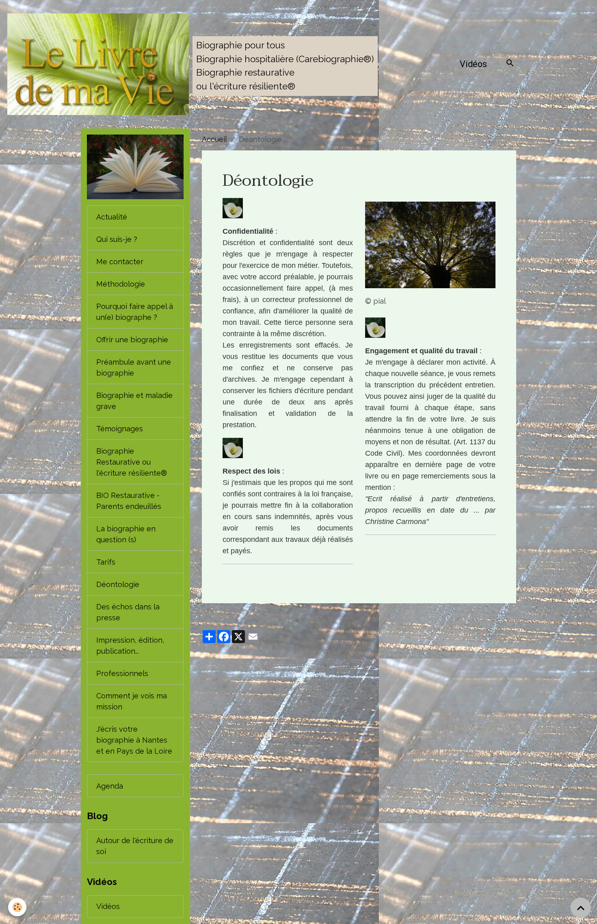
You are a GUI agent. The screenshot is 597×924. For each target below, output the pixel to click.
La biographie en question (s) (126, 534)
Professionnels (122, 673)
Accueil (214, 139)
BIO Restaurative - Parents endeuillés (128, 501)
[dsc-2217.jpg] (430, 245)
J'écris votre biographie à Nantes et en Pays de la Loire (134, 740)
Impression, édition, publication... (130, 645)
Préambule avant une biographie (133, 367)
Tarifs (105, 562)
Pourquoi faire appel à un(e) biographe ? (134, 312)
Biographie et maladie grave (134, 401)
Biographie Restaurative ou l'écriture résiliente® (131, 462)
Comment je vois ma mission (131, 701)
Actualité (111, 217)
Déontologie (117, 584)
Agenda (109, 786)
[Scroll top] (581, 908)
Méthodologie (120, 284)
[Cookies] (17, 907)
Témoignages (119, 428)
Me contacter (119, 261)
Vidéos (473, 64)
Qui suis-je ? (116, 239)
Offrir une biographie (132, 339)
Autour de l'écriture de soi (134, 846)
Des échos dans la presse (128, 612)
